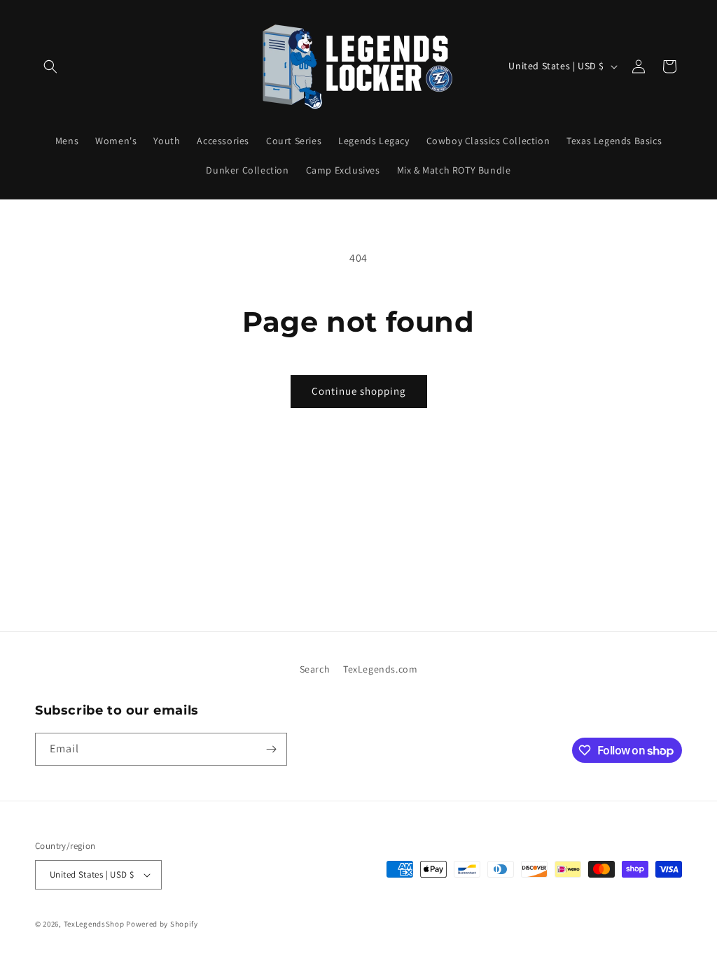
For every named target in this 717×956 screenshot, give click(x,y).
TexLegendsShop (94, 924)
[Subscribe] (271, 749)
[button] (50, 66)
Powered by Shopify (162, 924)
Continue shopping (359, 391)
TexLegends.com (380, 669)
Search (315, 669)
